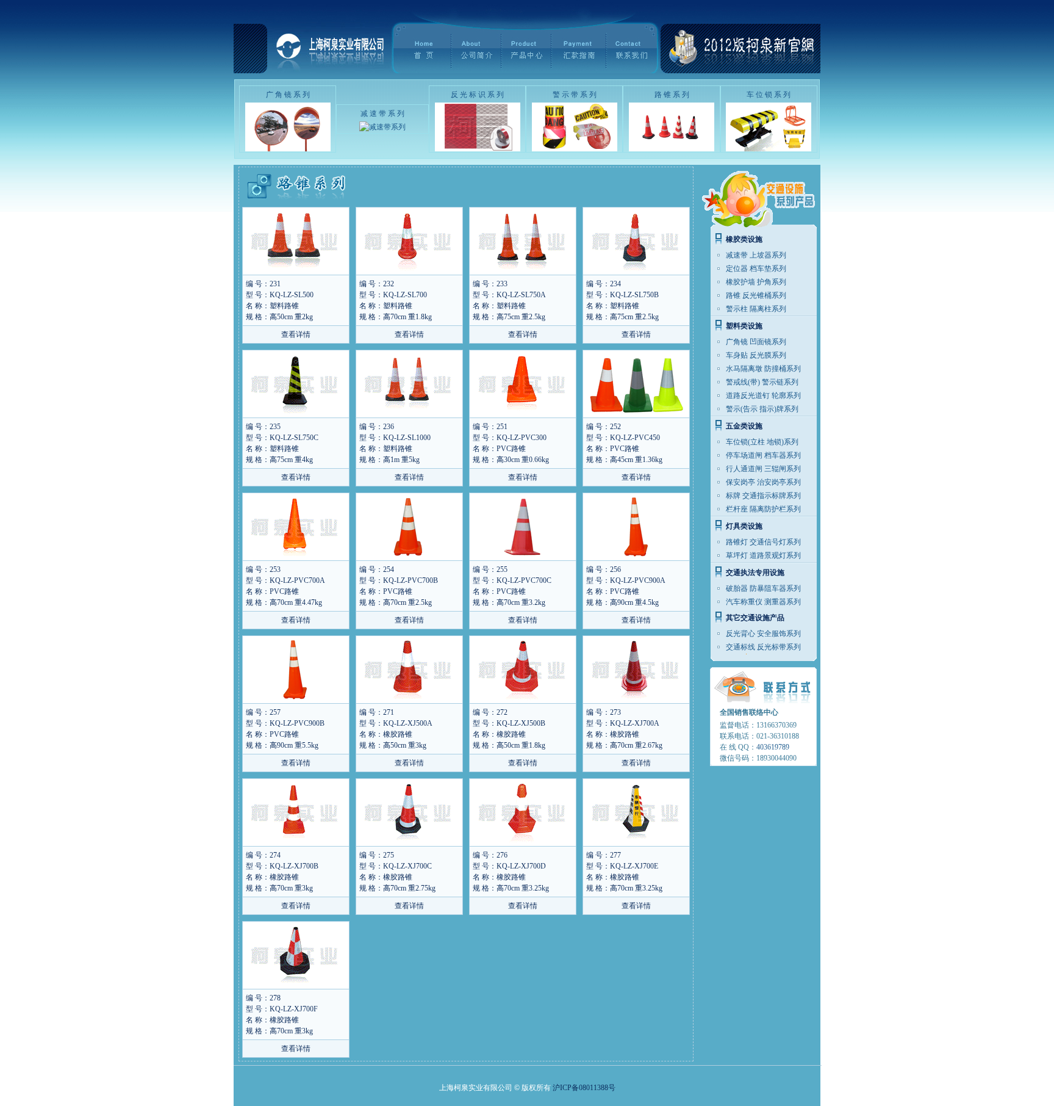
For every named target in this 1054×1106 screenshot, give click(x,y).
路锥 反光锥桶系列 (756, 295)
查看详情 (295, 334)
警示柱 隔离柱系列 (756, 309)
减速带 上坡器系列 (756, 255)
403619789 (772, 747)
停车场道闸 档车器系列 (763, 455)
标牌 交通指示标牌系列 (763, 495)
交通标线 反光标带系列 (763, 647)
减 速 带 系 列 (382, 113)
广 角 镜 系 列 (288, 94)
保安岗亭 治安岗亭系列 (763, 482)
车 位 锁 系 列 (768, 94)
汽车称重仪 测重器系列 (763, 602)
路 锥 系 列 (671, 94)
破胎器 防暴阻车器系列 (763, 588)
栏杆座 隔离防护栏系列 (763, 509)
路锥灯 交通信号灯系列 (763, 542)
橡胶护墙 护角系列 (756, 282)
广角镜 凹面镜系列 (756, 342)
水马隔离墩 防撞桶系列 (763, 368)
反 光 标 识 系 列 (477, 94)
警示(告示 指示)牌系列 (762, 409)
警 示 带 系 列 (575, 94)
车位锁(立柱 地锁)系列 (762, 442)
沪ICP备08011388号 (584, 1087)
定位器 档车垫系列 (756, 268)
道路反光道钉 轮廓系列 (763, 395)
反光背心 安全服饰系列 (763, 633)
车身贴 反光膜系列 (756, 355)
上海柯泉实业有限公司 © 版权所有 (495, 1087)
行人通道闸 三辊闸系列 (763, 468)
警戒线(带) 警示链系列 (762, 382)
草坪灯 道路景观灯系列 (763, 555)
